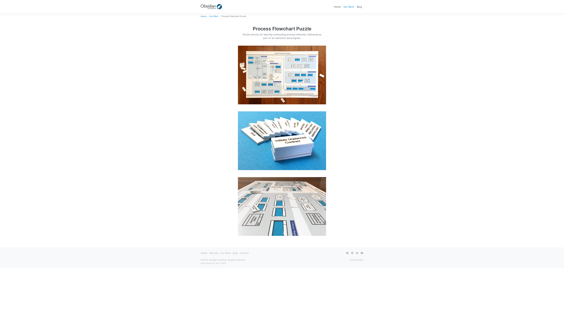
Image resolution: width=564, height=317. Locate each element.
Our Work (349, 6)
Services (214, 253)
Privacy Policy (356, 260)
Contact (244, 253)
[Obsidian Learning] (211, 6)
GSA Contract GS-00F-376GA (213, 263)
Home (337, 6)
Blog (359, 6)
